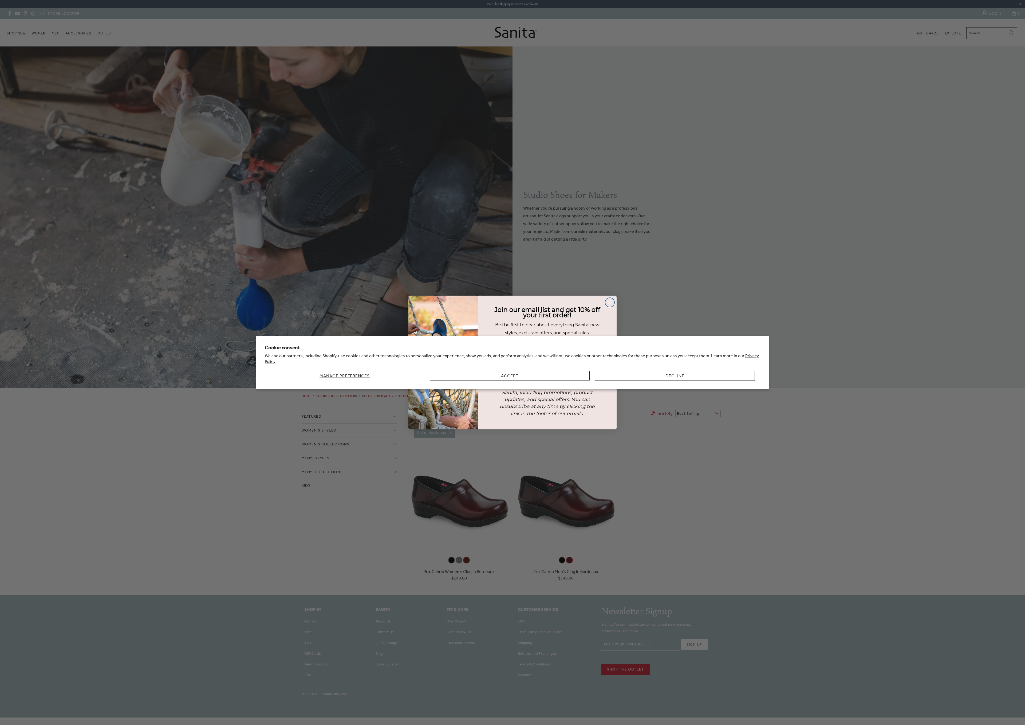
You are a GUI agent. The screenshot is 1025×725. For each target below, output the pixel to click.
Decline (674, 375)
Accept (510, 375)
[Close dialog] (609, 302)
